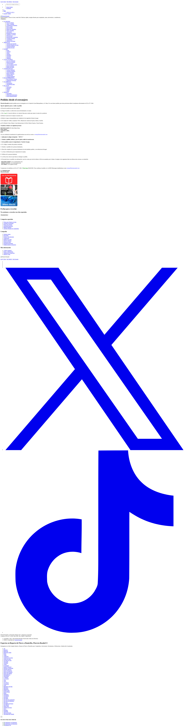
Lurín (4, 685)
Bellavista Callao (7, 652)
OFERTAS (6, 92)
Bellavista (5, 651)
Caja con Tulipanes (10, 60)
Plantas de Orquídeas (11, 29)
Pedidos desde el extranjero (9, 244)
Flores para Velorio (7, 224)
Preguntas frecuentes (8, 243)
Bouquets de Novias (11, 33)
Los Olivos (6, 682)
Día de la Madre (10, 22)
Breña (4, 653)
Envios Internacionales (11, 96)
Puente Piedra (6, 691)
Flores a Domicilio (7, 671)
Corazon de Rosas (10, 46)
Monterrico (6, 689)
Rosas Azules (9, 26)
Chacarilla (5, 661)
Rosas (7, 50)
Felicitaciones (9, 35)
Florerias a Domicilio (8, 668)
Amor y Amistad (10, 24)
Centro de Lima (7, 659)
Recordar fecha (4, 215)
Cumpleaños (9, 39)
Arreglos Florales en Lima (12, 45)
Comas (5, 664)
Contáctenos (6, 238)
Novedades (9, 93)
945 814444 (15, 1)
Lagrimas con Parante (8, 223)
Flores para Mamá (7, 673)
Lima (4, 680)
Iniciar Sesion (9, 7)
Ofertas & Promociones (11, 94)
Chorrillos (5, 663)
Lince (4, 681)
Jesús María (6, 676)
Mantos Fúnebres (10, 74)
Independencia (6, 674)
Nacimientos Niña (10, 84)
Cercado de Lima (7, 660)
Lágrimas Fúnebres (10, 71)
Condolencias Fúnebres (11, 25)
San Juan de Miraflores (8, 701)
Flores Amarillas (10, 30)
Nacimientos (9, 83)
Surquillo (5, 710)
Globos (8, 89)
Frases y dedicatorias (8, 251)
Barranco (5, 650)
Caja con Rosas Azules (11, 64)
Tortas (7, 91)
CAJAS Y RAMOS (8, 59)
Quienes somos (6, 234)
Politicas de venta (7, 239)
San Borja (5, 697)
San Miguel (6, 705)
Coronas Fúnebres (10, 70)
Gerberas (8, 51)
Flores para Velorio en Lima (9, 222)
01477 (2, 1)
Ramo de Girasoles (10, 62)
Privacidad (5, 235)
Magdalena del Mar (7, 686)
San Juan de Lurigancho (9, 699)
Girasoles (8, 56)
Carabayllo (6, 656)
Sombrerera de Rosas (11, 80)
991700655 (9, 1)
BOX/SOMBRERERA (8, 77)
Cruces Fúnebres (10, 72)
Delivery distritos (7, 240)
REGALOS (6, 85)
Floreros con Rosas (10, 41)
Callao (4, 655)
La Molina (5, 677)
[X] (94, 449)
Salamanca (5, 694)
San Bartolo (6, 695)
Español (5, 13)
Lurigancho (6, 684)
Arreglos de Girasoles (11, 43)
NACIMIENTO (7, 81)
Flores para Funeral (7, 672)
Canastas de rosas (10, 47)
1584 (4, 1)
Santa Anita (6, 706)
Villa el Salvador (7, 712)
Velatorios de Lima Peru (9, 253)
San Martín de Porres (8, 703)
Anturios (8, 54)
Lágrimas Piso (9, 75)
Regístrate (8, 8)
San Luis (5, 702)
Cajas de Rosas (9, 63)
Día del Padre (9, 28)
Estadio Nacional (7, 667)
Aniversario (9, 32)
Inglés (9, 13)
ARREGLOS (6, 42)
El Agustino (6, 665)
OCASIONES (6, 21)
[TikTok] (94, 632)
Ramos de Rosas (10, 66)
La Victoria (6, 678)
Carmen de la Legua (8, 657)
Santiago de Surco (7, 707)
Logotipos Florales (10, 38)
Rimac (4, 693)
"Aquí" (5, 113)
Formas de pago (7, 242)
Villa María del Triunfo (8, 714)
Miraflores (5, 688)
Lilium (7, 53)
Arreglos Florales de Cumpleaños (11, 228)
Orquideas (8, 55)
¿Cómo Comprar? (7, 250)
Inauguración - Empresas (12, 37)
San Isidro (5, 698)
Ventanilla (5, 711)
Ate (4, 648)
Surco (4, 709)
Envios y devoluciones (8, 237)
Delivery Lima (6, 254)
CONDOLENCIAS (8, 68)
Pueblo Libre (6, 690)
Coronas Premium (10, 76)
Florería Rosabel (18, 640)
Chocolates (8, 87)
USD (10, 12)
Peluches (8, 88)
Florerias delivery (7, 669)
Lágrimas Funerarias (8, 226)
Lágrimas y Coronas (11, 34)
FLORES (5, 49)
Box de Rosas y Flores (11, 79)
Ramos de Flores (10, 67)
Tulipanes (8, 58)
